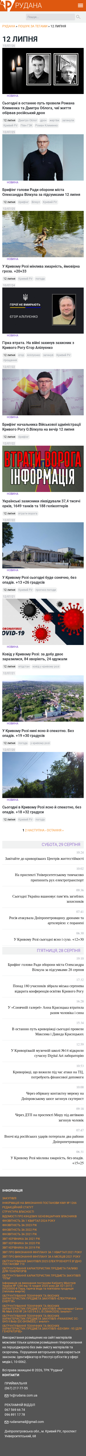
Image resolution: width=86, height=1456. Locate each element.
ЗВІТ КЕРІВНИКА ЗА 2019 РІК (21, 1247)
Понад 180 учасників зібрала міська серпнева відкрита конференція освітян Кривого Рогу (48, 988)
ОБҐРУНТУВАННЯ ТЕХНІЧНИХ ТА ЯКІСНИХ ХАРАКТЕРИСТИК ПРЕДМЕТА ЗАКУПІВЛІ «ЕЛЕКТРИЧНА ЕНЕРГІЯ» (39, 1298)
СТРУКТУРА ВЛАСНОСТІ (18, 1211)
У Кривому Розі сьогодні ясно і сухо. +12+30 (49, 939)
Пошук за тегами (32, 26)
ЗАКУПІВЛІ (9, 1198)
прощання (10, 360)
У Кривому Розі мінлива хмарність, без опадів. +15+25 (47, 1160)
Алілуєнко (33, 355)
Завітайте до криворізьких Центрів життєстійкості (44, 858)
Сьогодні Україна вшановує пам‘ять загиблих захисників (48, 899)
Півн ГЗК (26, 125)
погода (40, 278)
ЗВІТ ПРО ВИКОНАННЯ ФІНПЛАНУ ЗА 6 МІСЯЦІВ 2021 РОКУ (41, 1256)
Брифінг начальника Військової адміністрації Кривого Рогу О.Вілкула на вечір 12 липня (41, 427)
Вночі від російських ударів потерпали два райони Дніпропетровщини (44, 1139)
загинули (68, 120)
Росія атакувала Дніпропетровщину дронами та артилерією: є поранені (46, 920)
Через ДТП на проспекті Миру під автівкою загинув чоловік (49, 1117)
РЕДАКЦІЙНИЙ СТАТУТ (17, 1207)
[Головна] (7, 10)
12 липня (9, 120)
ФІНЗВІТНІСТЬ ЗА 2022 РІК (19, 1229)
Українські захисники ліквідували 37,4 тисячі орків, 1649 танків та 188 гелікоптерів (41, 503)
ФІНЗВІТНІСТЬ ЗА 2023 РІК (19, 1225)
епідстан (24, 666)
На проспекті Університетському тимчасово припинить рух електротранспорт (49, 877)
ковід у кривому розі (46, 666)
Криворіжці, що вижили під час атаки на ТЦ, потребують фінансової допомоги (48, 1074)
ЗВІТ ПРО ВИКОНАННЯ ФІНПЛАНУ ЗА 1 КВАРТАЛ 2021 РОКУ (42, 1252)
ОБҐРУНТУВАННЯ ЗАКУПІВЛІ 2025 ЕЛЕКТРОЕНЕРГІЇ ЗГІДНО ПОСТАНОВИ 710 (41, 1263)
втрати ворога (27, 513)
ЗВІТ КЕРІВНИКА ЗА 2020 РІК (21, 1243)
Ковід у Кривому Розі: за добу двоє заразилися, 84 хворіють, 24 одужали (34, 656)
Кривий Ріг (10, 125)
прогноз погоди (46, 590)
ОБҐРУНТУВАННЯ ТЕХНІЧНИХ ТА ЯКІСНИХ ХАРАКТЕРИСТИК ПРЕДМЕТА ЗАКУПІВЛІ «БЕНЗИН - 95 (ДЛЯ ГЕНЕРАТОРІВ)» (42, 1328)
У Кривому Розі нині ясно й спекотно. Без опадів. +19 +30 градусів (38, 733)
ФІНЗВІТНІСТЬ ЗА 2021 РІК (19, 1234)
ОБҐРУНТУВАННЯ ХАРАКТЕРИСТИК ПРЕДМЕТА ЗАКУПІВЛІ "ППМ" (41, 1277)
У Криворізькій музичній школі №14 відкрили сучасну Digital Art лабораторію (47, 1053)
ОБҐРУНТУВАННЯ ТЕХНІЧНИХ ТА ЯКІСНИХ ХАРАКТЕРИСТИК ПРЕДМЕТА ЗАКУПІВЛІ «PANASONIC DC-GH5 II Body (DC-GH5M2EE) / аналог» (40, 1318)
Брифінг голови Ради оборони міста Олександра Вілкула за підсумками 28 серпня (46, 967)
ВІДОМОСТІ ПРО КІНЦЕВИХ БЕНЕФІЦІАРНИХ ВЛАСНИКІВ (39, 1216)
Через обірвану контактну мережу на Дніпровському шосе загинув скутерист (52, 1096)
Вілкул (36, 202)
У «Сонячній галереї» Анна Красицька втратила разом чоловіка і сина (46, 1010)
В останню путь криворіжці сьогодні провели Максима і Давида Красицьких (48, 1031)
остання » (55, 830)
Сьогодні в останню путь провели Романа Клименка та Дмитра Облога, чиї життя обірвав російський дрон (38, 108)
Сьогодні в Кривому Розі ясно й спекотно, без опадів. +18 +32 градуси (41, 809)
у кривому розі (40, 743)
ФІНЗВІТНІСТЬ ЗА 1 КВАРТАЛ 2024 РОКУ (28, 1220)
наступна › (37, 830)
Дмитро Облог (27, 120)
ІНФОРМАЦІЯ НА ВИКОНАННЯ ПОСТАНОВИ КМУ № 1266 (39, 1203)
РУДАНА (28, 5)
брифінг (23, 202)
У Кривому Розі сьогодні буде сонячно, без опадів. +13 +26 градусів (39, 580)
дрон (43, 120)
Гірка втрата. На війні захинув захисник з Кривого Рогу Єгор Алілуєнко (38, 345)
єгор (21, 355)
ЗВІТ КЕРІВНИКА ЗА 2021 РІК (21, 1238)
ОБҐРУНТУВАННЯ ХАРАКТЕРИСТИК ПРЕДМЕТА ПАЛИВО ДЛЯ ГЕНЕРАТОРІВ (40, 1270)
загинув (48, 355)
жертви (54, 120)
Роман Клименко (46, 125)
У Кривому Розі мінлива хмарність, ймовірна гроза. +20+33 (41, 268)
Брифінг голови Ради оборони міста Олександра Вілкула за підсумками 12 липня (41, 192)
